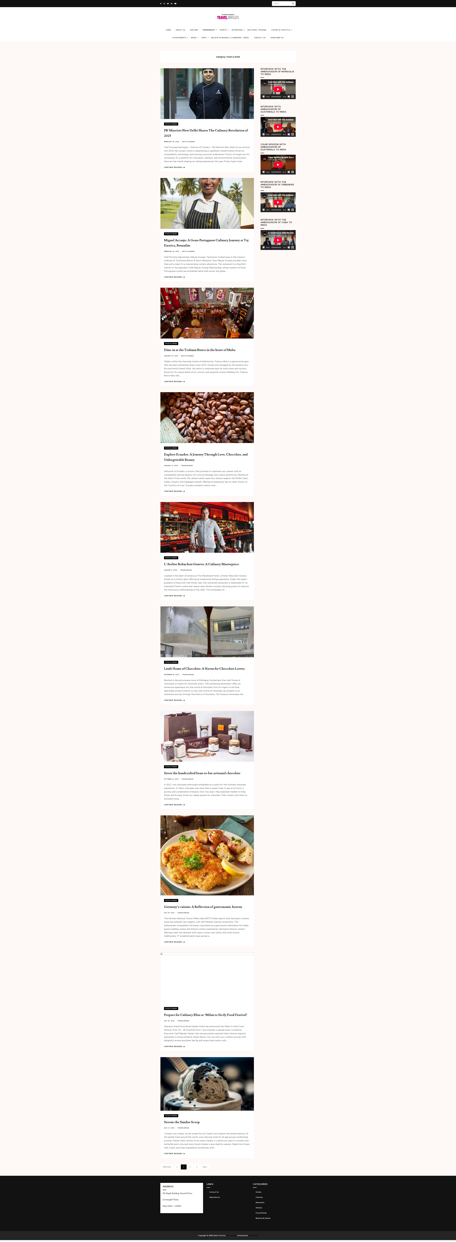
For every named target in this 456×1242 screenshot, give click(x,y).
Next (205, 1167)
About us (180, 30)
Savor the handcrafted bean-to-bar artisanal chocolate (202, 773)
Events (223, 30)
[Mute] (289, 96)
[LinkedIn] (171, 3)
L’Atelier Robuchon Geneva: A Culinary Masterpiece (201, 564)
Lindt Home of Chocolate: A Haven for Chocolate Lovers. (204, 669)
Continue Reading (173, 167)
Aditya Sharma (188, 142)
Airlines (259, 1208)
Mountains (260, 1202)
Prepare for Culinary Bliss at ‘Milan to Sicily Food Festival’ (205, 1015)
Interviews (237, 30)
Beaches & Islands (263, 1218)
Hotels (258, 1192)
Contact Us (260, 38)
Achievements (179, 38)
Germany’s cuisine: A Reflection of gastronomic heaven (203, 907)
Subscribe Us (277, 38)
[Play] (263, 96)
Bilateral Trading (257, 30)
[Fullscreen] (292, 96)
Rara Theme (232, 1235)
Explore (194, 30)
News (193, 38)
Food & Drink (171, 124)
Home (168, 30)
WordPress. (253, 1235)
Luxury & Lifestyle (280, 30)
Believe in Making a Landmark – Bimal (230, 38)
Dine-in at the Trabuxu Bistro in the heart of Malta (199, 350)
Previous (167, 1167)
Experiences (209, 30)
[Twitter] (168, 3)
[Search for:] (283, 3)
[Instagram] (164, 3)
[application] (278, 89)
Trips (204, 38)
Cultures (259, 1197)
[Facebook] (160, 3)
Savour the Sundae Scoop (182, 1122)
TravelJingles (187, 466)
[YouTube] (175, 3)
